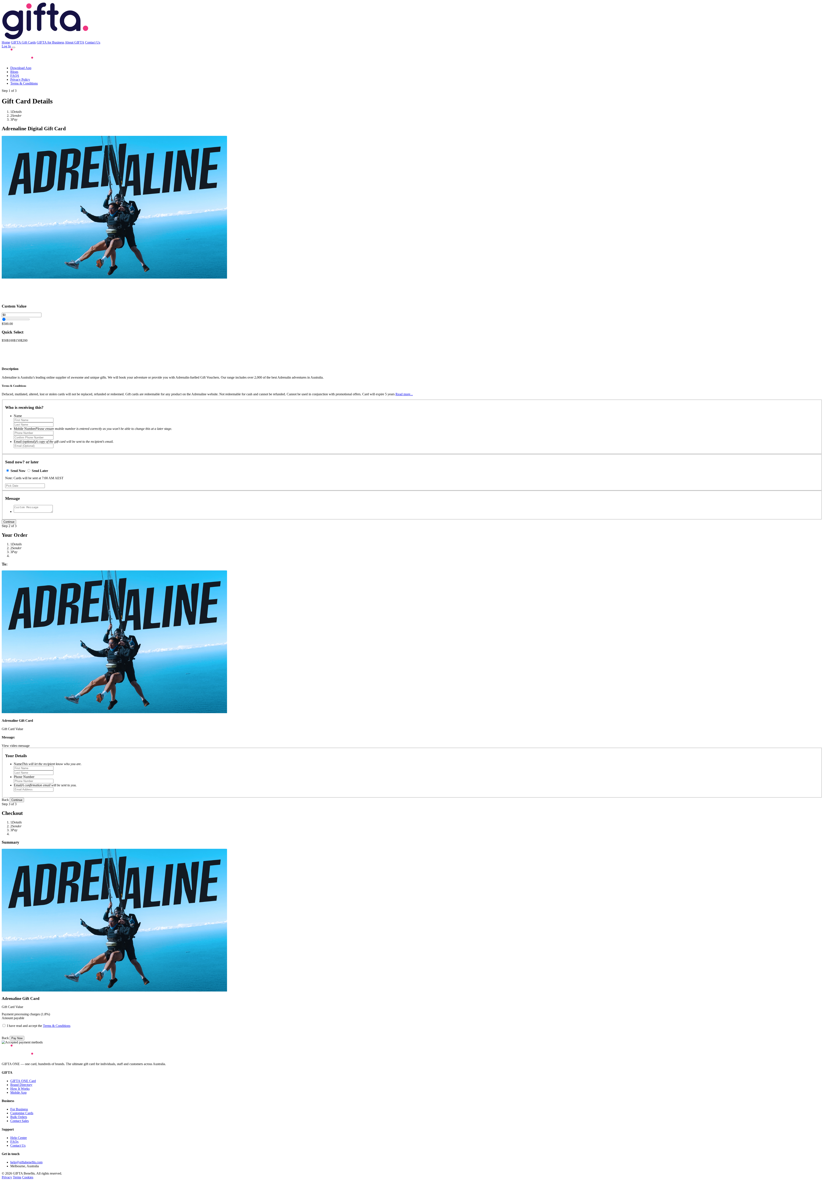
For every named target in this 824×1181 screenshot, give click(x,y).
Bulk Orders (18, 1117)
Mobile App (18, 1092)
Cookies (27, 1177)
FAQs (14, 1141)
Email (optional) (64, 441)
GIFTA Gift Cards (23, 42)
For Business (19, 1109)
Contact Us (92, 42)
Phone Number (24, 777)
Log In (6, 46)
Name (18, 416)
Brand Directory (21, 1085)
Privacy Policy (20, 79)
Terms (17, 1177)
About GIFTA (74, 42)
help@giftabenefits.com (26, 1162)
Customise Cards (21, 1113)
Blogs (14, 72)
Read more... (404, 394)
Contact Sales (19, 1121)
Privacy (7, 1177)
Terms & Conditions (24, 83)
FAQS (14, 75)
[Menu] (13, 47)
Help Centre (18, 1138)
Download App (20, 68)
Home (6, 42)
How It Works (20, 1088)
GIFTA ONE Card (23, 1081)
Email (45, 785)
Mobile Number (93, 429)
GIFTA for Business (50, 42)
